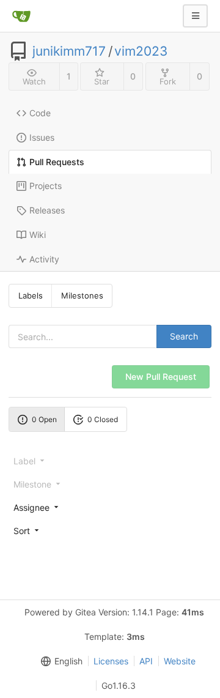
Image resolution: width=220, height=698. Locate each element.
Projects (45, 185)
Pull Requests (56, 162)
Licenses (111, 661)
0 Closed (102, 419)
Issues (41, 137)
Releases (47, 210)
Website (180, 661)
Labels (30, 295)
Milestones (82, 295)
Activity (44, 259)
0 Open (44, 419)
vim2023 (140, 51)
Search (184, 336)
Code (40, 113)
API (146, 661)
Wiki (37, 234)
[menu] (110, 507)
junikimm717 (69, 51)
